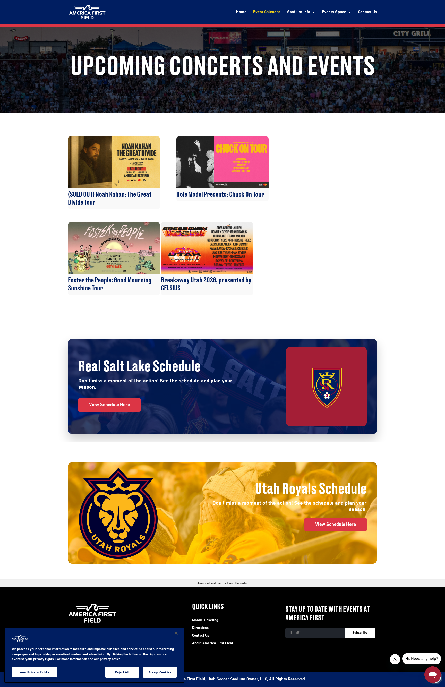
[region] (94, 655)
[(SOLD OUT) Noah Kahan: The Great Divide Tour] (114, 187)
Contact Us (367, 12)
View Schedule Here (109, 405)
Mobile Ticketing (205, 620)
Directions (200, 628)
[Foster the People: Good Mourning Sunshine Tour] (114, 273)
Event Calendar (266, 12)
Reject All (122, 672)
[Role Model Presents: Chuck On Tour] (222, 187)
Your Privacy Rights (34, 672)
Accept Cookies (160, 672)
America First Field (210, 583)
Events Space (334, 12)
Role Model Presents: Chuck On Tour (220, 194)
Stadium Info (298, 12)
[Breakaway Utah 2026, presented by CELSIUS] (207, 273)
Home (241, 12)
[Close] (176, 633)
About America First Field (212, 643)
